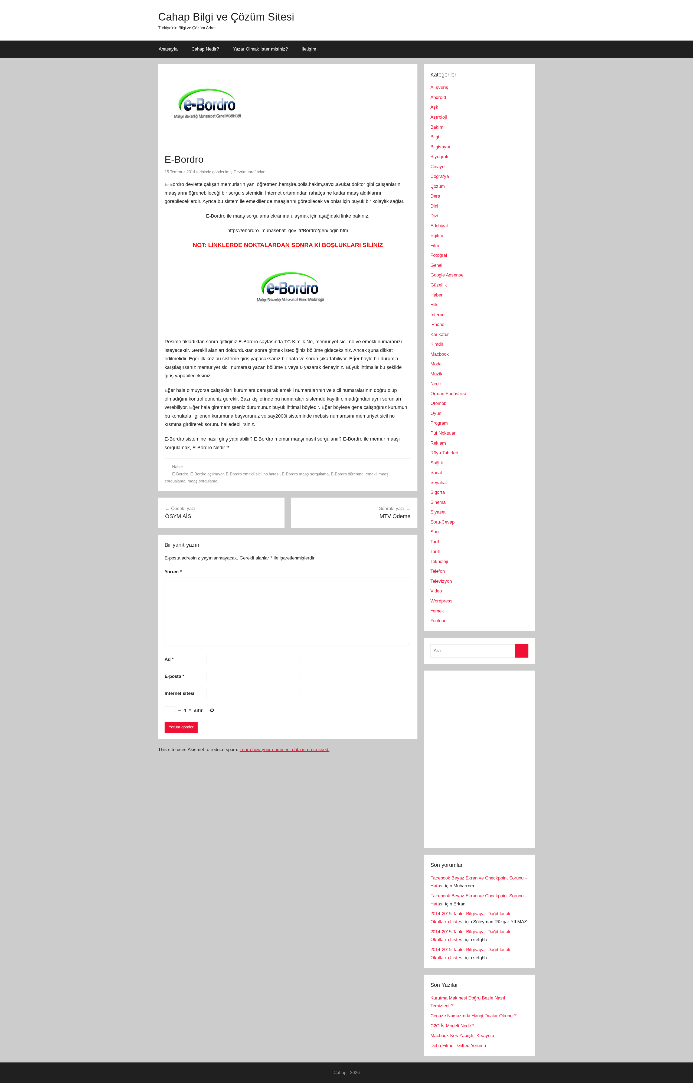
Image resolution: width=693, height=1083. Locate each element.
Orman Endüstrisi (448, 393)
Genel (436, 265)
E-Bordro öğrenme (347, 474)
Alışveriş (439, 87)
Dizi (434, 215)
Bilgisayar (440, 146)
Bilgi (434, 136)
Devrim (240, 171)
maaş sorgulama (202, 481)
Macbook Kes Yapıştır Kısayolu (462, 1035)
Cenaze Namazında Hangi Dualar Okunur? (473, 1015)
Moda (436, 363)
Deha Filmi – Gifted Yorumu (458, 1045)
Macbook (439, 354)
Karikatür (439, 334)
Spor (435, 531)
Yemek (437, 611)
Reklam (438, 443)
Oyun (435, 413)
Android (438, 97)
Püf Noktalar (443, 433)
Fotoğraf (438, 255)
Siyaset (438, 512)
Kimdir (436, 344)
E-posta (174, 676)
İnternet (438, 314)
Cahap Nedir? (205, 49)
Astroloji (438, 117)
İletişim (309, 49)
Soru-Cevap (442, 522)
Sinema (438, 502)
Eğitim (436, 235)
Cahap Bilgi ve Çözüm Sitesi (226, 17)
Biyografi (439, 156)
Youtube (438, 620)
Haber (177, 466)
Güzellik (438, 285)
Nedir (435, 383)
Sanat (436, 472)
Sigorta (437, 492)
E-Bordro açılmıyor (207, 474)
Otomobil (439, 403)
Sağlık (436, 462)
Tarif (434, 541)
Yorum (173, 571)
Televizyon (441, 581)
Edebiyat (439, 225)
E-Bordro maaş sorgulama (305, 474)
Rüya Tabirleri (444, 452)
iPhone (437, 324)
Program (439, 423)
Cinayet (438, 166)
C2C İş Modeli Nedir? (452, 1025)
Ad (169, 659)
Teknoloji (439, 561)
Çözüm (437, 186)
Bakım (436, 127)
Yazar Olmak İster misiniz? (260, 49)
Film (434, 245)
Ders (435, 196)
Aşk (434, 107)
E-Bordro (180, 474)
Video (436, 591)
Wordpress (441, 601)
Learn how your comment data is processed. (284, 749)
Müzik (436, 373)
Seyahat (438, 482)
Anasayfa (168, 49)
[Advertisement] (471, 758)
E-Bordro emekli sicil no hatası (253, 474)
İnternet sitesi (179, 693)
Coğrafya (439, 176)
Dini (434, 206)
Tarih (435, 551)
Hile (434, 304)
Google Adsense (446, 275)
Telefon (437, 571)
